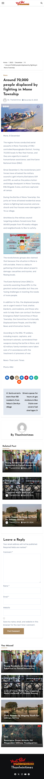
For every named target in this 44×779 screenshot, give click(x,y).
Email (6, 597)
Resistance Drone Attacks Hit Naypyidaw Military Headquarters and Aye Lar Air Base (20, 743)
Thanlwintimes (15, 100)
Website (6, 608)
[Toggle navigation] (3, 3)
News (5, 75)
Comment (8, 552)
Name (6, 586)
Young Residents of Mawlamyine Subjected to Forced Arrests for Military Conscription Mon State (21, 465)
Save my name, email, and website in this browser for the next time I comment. (20, 623)
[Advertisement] (22, 34)
